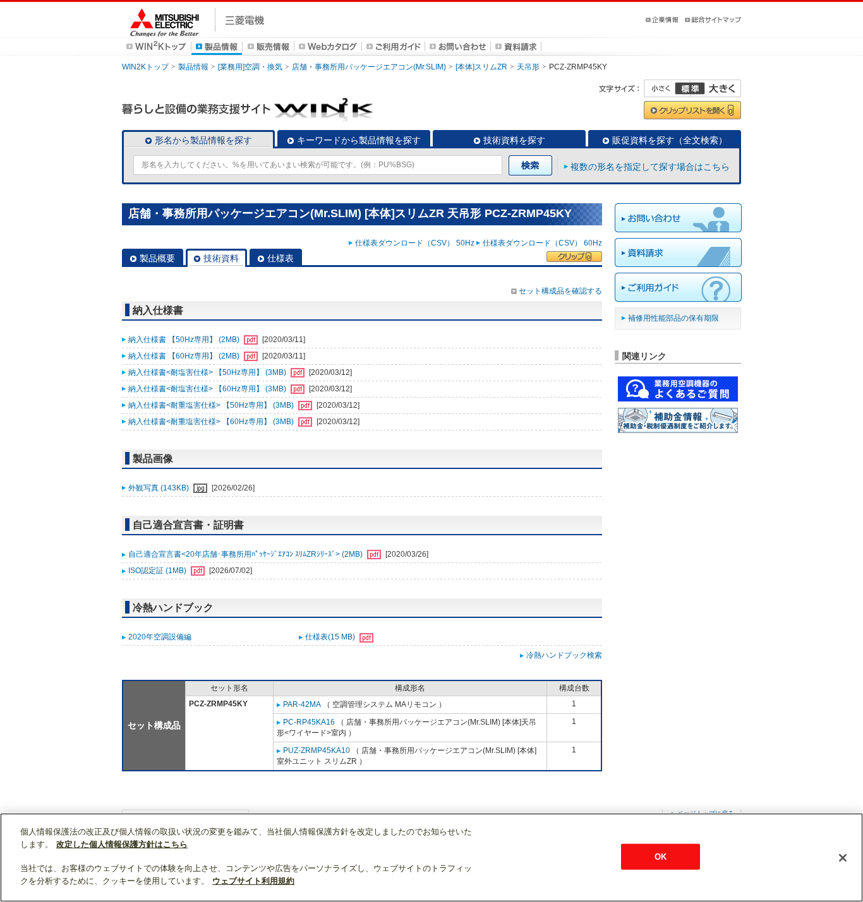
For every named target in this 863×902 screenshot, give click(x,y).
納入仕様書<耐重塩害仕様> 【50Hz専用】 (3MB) (212, 405)
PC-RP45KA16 (309, 722)
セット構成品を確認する (560, 291)
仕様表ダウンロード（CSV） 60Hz (542, 243)
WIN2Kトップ (145, 66)
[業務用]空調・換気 (250, 66)
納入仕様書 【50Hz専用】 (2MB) (184, 339)
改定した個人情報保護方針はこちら (122, 844)
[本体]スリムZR (481, 66)
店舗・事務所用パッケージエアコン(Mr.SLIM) (369, 66)
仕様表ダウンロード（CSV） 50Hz (414, 243)
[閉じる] (843, 858)
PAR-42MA (302, 704)
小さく (667, 88)
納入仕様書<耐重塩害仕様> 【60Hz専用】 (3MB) (212, 421)
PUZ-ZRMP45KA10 (316, 750)
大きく (716, 88)
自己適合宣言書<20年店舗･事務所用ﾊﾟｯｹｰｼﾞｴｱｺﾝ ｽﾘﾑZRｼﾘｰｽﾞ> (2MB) (246, 554)
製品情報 (193, 66)
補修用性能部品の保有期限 (673, 318)
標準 (690, 88)
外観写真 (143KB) (159, 488)
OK (661, 856)
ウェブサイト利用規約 (253, 881)
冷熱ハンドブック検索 (564, 655)
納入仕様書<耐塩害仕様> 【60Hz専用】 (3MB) (208, 388)
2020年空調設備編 (159, 636)
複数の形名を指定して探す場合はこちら (650, 167)
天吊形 (528, 66)
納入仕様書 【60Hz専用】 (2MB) (184, 356)
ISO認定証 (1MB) (158, 570)
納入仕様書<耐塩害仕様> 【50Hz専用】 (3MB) (208, 372)
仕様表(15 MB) (331, 636)
